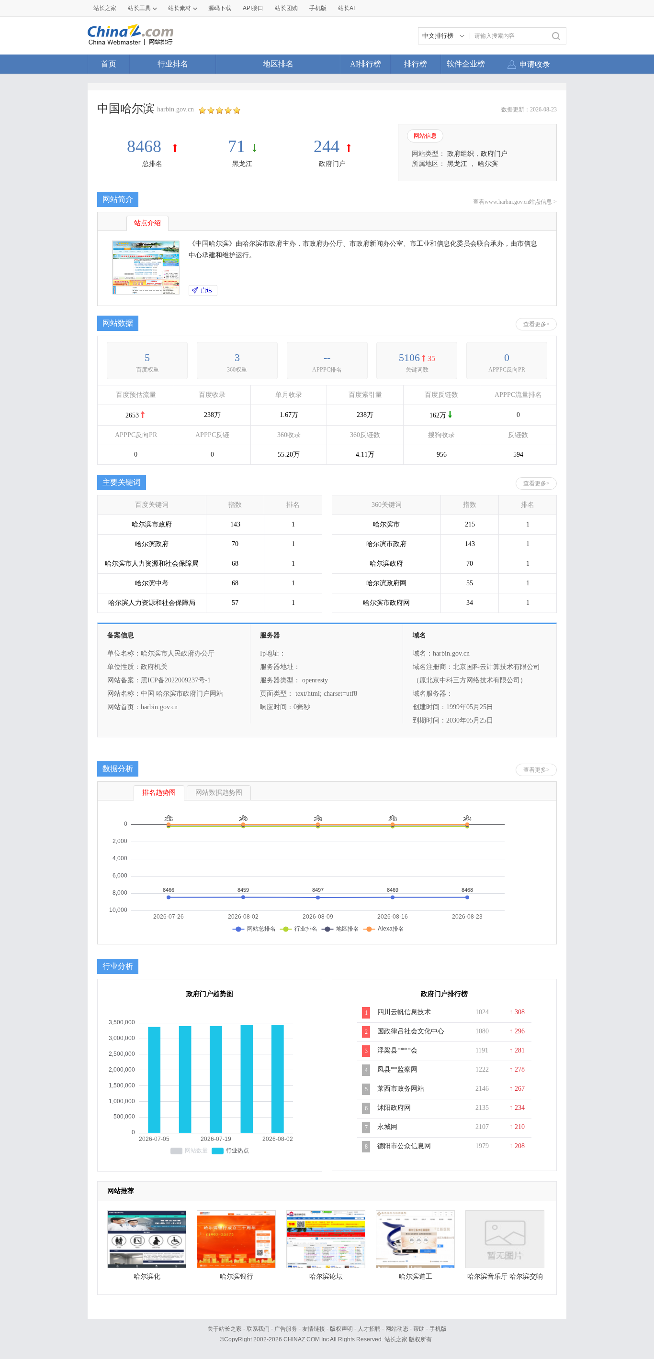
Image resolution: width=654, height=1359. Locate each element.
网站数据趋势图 (218, 792)
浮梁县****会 (397, 1050)
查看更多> (536, 324)
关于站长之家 (224, 1329)
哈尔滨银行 (236, 1276)
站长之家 (104, 8)
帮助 (419, 1329)
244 (326, 146)
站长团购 (286, 8)
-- (327, 357)
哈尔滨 (488, 163)
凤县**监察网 (397, 1069)
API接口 (253, 8)
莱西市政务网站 (400, 1088)
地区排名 (278, 64)
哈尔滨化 (147, 1276)
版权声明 (341, 1329)
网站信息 (425, 135)
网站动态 (396, 1329)
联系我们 (258, 1329)
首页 (108, 64)
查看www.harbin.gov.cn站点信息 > (515, 201)
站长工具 (139, 8)
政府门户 (332, 163)
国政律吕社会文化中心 (410, 1031)
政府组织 (460, 153)
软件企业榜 (466, 64)
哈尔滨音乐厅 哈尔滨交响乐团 (505, 1279)
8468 (146, 146)
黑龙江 (242, 163)
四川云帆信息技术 (404, 1012)
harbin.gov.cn (175, 109)
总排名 (152, 163)
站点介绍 (147, 223)
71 (236, 146)
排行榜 (415, 64)
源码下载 (219, 8)
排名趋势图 (159, 792)
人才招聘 (369, 1329)
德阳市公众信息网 (404, 1146)
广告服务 (285, 1329)
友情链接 (313, 1329)
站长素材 (179, 8)
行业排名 (173, 64)
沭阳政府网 (394, 1107)
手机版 (438, 1329)
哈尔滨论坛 (326, 1276)
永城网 (387, 1126)
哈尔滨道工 (415, 1276)
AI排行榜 (365, 64)
